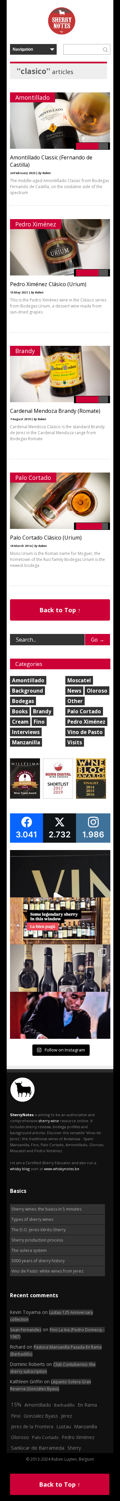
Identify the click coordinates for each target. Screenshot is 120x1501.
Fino (39, 721)
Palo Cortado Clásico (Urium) (46, 537)
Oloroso (97, 690)
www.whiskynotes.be (61, 1168)
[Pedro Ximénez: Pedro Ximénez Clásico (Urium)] (60, 274)
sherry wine (49, 1120)
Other (75, 701)
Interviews (26, 732)
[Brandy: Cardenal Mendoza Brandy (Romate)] (60, 401)
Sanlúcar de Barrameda (37, 1447)
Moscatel (79, 680)
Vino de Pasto (85, 732)
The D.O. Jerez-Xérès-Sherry (38, 1230)
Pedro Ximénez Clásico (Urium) (48, 284)
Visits (74, 742)
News (74, 690)
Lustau (63, 1426)
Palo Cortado (33, 478)
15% (16, 1404)
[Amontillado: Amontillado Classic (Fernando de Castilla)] (60, 147)
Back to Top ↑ (60, 610)
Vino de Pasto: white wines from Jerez (47, 1271)
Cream (20, 721)
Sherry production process (37, 1240)
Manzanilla (26, 742)
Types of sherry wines (32, 1219)
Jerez (66, 1415)
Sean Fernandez (25, 1330)
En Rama (87, 1404)
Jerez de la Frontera (32, 1426)
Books (20, 711)
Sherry (74, 1448)
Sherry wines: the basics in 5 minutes (46, 1209)
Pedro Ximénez (35, 224)
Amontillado (32, 97)
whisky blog (20, 1168)
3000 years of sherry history (38, 1261)
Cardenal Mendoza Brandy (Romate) (55, 411)
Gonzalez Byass (41, 1416)
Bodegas (23, 701)
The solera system (29, 1250)
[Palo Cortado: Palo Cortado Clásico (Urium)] (60, 527)
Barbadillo (64, 1405)
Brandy (25, 351)
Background (27, 690)
